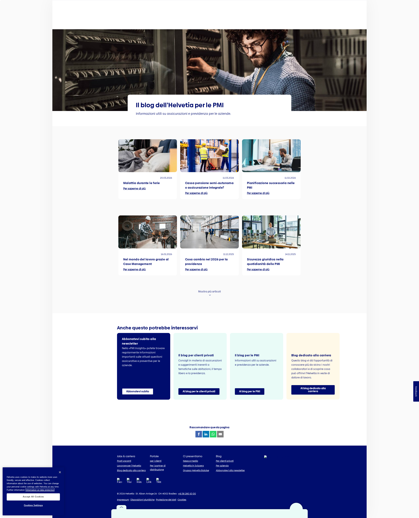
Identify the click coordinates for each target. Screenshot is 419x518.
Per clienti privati (225, 461)
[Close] (60, 472)
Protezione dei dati (166, 499)
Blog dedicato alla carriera (131, 470)
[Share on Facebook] (198, 434)
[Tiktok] (158, 484)
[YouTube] (129, 481)
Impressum (123, 499)
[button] (137, 391)
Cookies (182, 499)
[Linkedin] (148, 481)
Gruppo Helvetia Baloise (196, 470)
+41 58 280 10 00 (187, 493)
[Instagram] (139, 481)
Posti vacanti (124, 461)
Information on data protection (40, 490)
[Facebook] (119, 481)
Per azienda (222, 465)
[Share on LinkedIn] (206, 434)
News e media (190, 461)
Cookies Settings (33, 505)
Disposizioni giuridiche (142, 499)
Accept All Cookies (33, 496)
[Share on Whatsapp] (213, 434)
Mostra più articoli (209, 291)
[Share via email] (220, 434)
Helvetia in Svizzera (193, 465)
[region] (33, 491)
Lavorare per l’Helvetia (129, 465)
